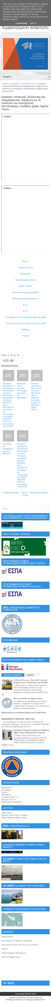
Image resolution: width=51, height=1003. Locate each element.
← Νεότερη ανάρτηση (10, 493)
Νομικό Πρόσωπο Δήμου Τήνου (14, 818)
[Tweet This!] (11, 355)
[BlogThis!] (6, 360)
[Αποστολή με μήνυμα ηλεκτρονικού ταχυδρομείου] (4, 360)
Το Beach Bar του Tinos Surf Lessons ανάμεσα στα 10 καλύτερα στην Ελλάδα (30, 681)
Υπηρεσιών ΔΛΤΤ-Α (9, 797)
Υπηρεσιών (6, 790)
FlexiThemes (22, 998)
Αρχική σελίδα (7, 937)
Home (5, 84)
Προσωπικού (6, 787)
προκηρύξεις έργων (29, 84)
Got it (33, 23)
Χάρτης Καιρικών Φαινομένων (13, 953)
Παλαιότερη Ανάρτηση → (39, 493)
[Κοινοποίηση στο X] (9, 360)
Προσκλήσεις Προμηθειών (11, 802)
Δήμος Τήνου (6, 813)
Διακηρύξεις (15, 84)
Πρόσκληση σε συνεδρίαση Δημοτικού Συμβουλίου (23, 712)
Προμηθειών (6, 795)
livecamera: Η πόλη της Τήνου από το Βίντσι (19, 945)
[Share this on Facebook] (9, 355)
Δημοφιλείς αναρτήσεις (13, 675)
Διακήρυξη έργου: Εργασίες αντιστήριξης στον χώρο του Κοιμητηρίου (22, 390)
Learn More (21, 23)
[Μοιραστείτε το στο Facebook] (12, 360)
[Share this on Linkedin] (18, 355)
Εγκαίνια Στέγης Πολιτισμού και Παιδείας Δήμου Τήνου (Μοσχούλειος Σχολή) (31, 731)
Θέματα (30, 675)
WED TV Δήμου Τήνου (10, 957)
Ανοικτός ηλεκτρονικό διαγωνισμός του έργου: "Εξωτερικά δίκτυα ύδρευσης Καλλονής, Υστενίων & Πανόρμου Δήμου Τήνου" (36, 396)
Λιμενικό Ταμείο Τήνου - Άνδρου (14, 815)
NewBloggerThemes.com (15, 1000)
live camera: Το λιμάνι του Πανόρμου (16, 941)
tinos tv (4, 949)
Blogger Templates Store (35, 1000)
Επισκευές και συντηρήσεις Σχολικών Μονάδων (8, 449)
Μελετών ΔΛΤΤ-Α (8, 799)
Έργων (4, 792)
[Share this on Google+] (15, 355)
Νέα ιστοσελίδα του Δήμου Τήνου (28, 698)
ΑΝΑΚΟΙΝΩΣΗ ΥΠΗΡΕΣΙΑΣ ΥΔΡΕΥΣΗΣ (18, 719)
